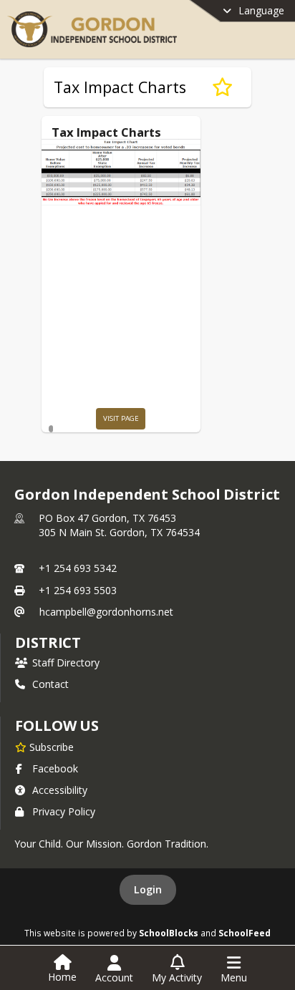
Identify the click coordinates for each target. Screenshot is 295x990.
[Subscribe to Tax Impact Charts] (222, 87)
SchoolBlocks (168, 932)
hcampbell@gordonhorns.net (106, 611)
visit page (121, 418)
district (48, 642)
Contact (50, 684)
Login (148, 889)
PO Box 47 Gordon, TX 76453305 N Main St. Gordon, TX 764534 (119, 525)
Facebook (55, 768)
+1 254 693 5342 (78, 568)
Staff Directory (66, 662)
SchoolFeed (244, 932)
